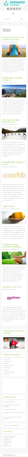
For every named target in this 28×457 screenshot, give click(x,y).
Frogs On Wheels (7, 441)
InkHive (14, 455)
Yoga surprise (8, 206)
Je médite (6, 363)
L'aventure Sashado (9, 372)
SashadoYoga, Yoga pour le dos (13, 163)
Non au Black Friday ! (10, 402)
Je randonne (7, 367)
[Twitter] (11, 9)
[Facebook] (8, 9)
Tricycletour (6, 439)
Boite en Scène (7, 445)
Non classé (7, 374)
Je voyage (6, 370)
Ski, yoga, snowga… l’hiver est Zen (11, 121)
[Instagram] (17, 9)
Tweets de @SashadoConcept (11, 425)
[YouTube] (20, 9)
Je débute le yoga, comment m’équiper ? (12, 245)
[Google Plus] (14, 9)
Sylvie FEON (15, 42)
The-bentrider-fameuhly (9, 436)
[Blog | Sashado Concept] (14, 3)
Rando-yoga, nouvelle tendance (12, 79)
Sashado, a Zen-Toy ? (12, 287)
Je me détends (7, 361)
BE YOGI (5, 444)
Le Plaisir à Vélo (7, 442)
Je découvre (7, 359)
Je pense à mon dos (9, 365)
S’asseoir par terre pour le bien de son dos (13, 38)
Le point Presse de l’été (10, 409)
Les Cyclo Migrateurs (8, 438)
